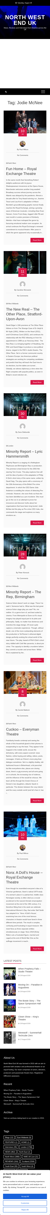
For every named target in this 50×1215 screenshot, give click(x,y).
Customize (25, 1203)
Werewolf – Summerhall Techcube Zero (19, 1104)
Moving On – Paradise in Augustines (17, 1094)
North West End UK (25, 20)
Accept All (25, 1196)
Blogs (9, 1137)
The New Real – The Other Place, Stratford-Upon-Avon (24, 314)
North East (24, 1152)
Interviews (11, 1147)
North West (12, 163)
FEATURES (11, 1142)
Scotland (28, 1161)
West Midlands (13, 304)
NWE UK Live (31, 1157)
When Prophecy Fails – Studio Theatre (18, 1090)
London (10, 446)
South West (27, 1166)
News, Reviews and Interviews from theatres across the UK (25, 29)
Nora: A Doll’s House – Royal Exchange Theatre (24, 877)
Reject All (25, 1210)
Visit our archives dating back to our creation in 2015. (24, 1118)
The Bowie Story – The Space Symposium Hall (21, 1097)
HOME (25, 1142)
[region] (25, 1192)
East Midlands (24, 1137)
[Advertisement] (25, 63)
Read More (37, 240)
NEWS (10, 1152)
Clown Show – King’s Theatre (15, 1100)
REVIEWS (11, 1161)
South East (11, 1166)
